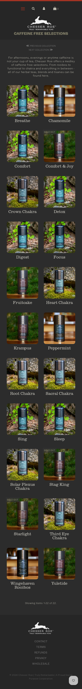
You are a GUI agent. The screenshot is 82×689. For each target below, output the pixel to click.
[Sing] (22, 419)
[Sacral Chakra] (59, 373)
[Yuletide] (59, 563)
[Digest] (22, 237)
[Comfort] (22, 146)
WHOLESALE (41, 663)
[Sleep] (59, 419)
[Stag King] (59, 464)
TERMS (41, 647)
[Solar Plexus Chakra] (22, 464)
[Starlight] (22, 514)
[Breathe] (22, 101)
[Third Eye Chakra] (59, 514)
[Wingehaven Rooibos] (22, 563)
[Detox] (59, 192)
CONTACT (41, 641)
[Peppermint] (59, 328)
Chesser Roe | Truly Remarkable (36, 674)
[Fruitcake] (22, 283)
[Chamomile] (59, 101)
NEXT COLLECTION (41, 49)
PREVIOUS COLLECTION (41, 45)
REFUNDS (40, 652)
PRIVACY (41, 658)
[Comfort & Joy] (59, 146)
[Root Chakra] (22, 373)
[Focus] (59, 237)
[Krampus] (22, 328)
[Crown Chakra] (22, 192)
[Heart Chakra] (59, 283)
